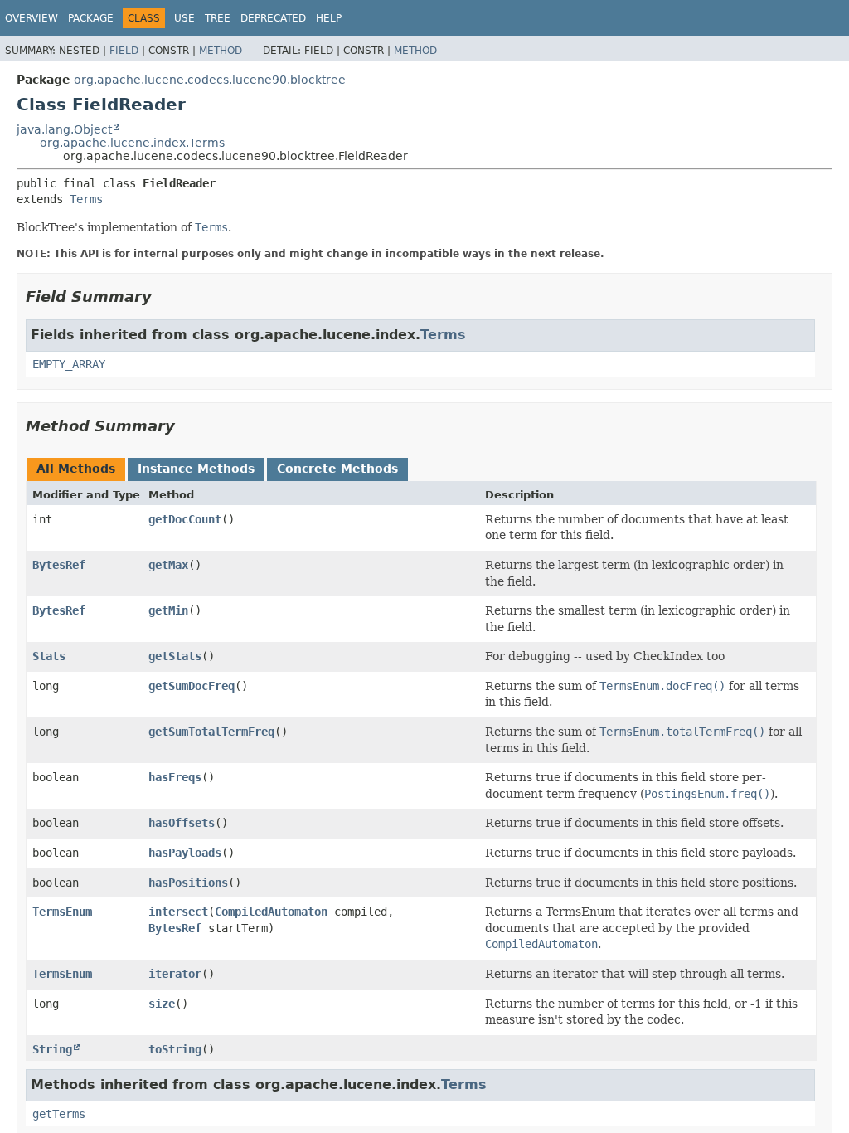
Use (184, 18)
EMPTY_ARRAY (68, 364)
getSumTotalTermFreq (211, 731)
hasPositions (188, 882)
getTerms (58, 1114)
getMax (168, 564)
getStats (174, 656)
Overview (31, 18)
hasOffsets (181, 822)
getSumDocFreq (191, 686)
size (161, 1003)
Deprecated (273, 18)
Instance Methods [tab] (196, 468)
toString (174, 1049)
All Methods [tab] (75, 468)
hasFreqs (174, 777)
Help (329, 18)
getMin (168, 610)
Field (123, 50)
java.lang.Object (64, 129)
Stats (48, 656)
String (52, 1049)
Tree (217, 18)
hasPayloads (184, 852)
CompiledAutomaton (271, 911)
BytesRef (58, 564)
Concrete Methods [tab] (337, 468)
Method (220, 50)
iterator (174, 973)
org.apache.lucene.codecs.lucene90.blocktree (210, 79)
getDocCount (184, 519)
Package (91, 18)
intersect (178, 911)
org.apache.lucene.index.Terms (132, 142)
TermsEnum (62, 911)
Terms (86, 199)
